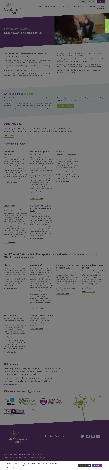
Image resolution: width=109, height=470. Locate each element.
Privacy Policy (11, 467)
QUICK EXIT (107, 26)
